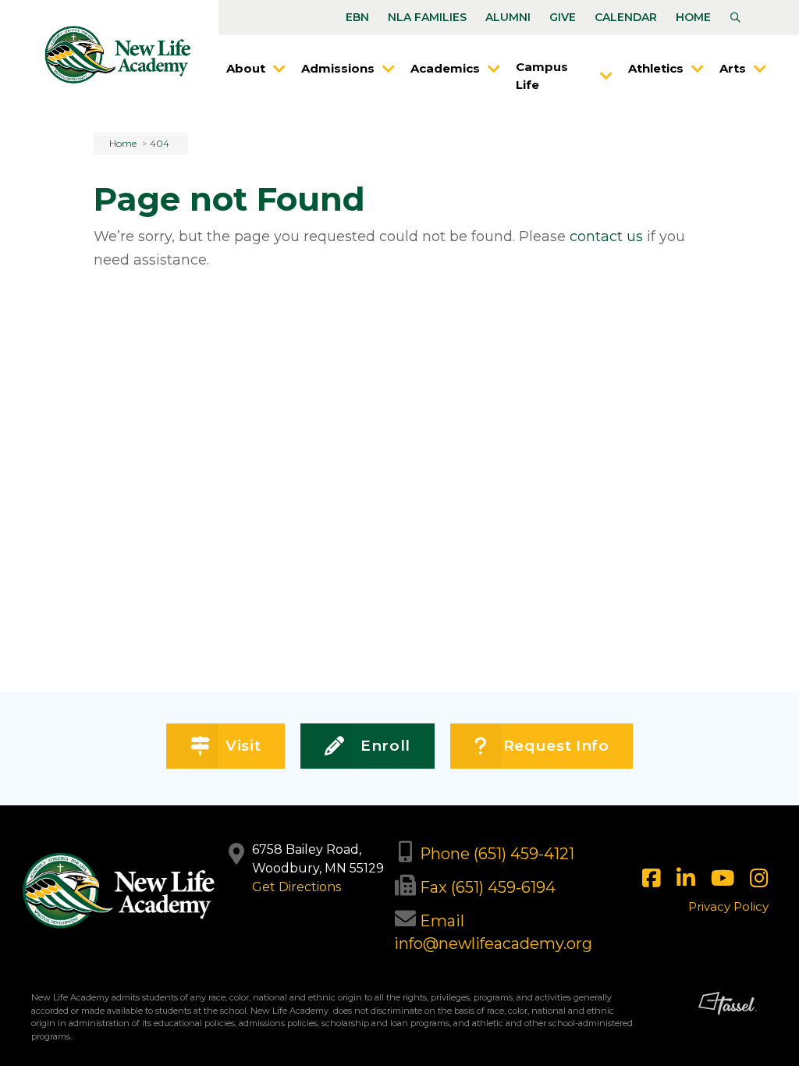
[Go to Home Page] (118, 54)
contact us (606, 236)
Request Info (556, 746)
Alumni (508, 17)
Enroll (385, 746)
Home (693, 17)
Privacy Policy (728, 906)
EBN (357, 17)
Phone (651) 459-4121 (497, 853)
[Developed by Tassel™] (727, 1022)
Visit (243, 746)
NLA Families (427, 17)
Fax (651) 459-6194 (488, 887)
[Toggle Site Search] (735, 18)
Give (562, 17)
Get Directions (296, 886)
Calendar (626, 17)
